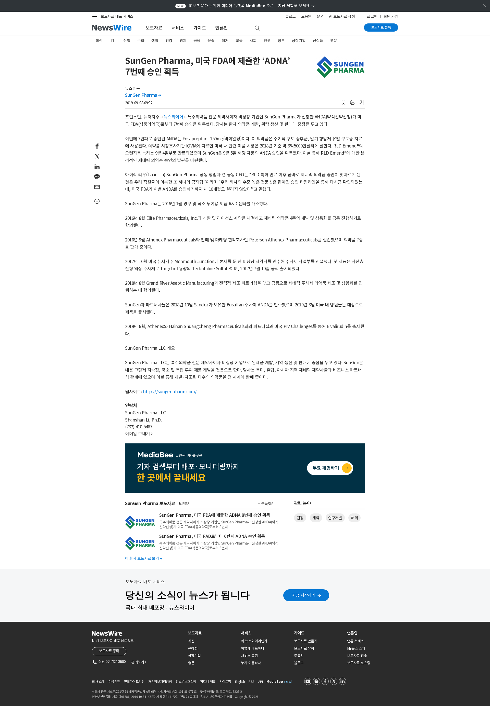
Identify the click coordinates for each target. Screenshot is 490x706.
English (240, 682)
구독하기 (268, 503)
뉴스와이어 (173, 117)
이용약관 (114, 682)
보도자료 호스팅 (358, 663)
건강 (168, 40)
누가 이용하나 (251, 663)
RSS (186, 503)
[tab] (212, 633)
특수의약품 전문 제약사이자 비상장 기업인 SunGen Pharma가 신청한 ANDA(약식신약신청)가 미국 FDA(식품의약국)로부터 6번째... (218, 545)
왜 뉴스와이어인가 (254, 641)
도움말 (306, 16)
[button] (343, 102)
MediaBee (274, 682)
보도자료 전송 (357, 656)
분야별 (193, 648)
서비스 (178, 28)
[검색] (257, 28)
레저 (225, 40)
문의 (320, 16)
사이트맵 (225, 682)
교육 (239, 40)
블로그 (290, 16)
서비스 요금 (249, 656)
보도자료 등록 (381, 27)
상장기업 (298, 40)
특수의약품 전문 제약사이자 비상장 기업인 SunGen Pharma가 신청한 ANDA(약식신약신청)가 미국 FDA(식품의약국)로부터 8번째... (218, 524)
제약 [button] (315, 517)
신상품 (318, 40)
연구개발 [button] (335, 517)
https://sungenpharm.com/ (170, 392)
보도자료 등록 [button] (109, 651)
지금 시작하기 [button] (303, 595)
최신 (98, 40)
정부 (281, 40)
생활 (154, 40)
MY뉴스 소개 (356, 648)
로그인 (372, 16)
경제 (182, 40)
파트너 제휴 (208, 682)
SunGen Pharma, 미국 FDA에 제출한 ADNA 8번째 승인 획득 (214, 515)
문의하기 (138, 662)
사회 (253, 40)
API (260, 682)
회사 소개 (98, 682)
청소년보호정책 (186, 682)
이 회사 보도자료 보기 (143, 558)
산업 (126, 40)
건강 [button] (300, 517)
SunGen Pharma (143, 95)
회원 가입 (391, 16)
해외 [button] (354, 517)
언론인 (221, 28)
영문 (333, 40)
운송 (210, 40)
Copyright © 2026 (247, 697)
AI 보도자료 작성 (342, 16)
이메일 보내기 (139, 434)
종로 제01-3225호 (230, 692)
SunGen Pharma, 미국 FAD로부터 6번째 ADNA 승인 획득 (212, 536)
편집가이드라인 (134, 682)
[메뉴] (96, 16)
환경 (267, 40)
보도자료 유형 (304, 648)
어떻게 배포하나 (252, 648)
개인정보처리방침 (160, 682)
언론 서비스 (355, 641)
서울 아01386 (121, 697)
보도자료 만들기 (305, 641)
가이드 (199, 28)
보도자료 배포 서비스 (117, 16)
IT (113, 40)
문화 (140, 40)
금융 (196, 40)
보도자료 (153, 28)
